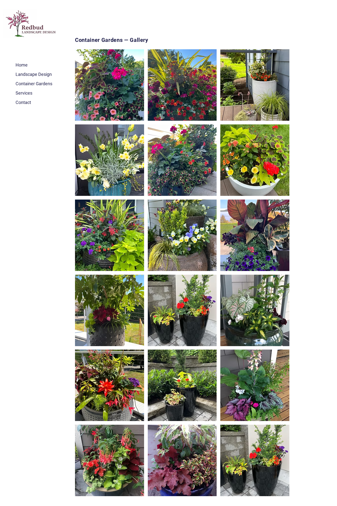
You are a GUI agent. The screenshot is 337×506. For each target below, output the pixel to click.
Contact (23, 102)
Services (24, 93)
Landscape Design (34, 74)
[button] (109, 85)
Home (22, 64)
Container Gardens (34, 83)
